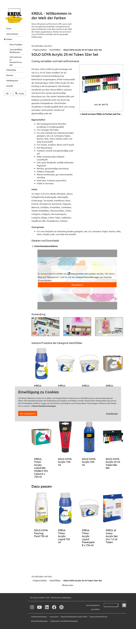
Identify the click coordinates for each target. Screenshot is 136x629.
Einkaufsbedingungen (39, 621)
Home (8, 28)
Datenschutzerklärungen (87, 277)
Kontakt (9, 86)
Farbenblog (11, 70)
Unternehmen (12, 34)
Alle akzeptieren (27, 413)
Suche (21, 93)
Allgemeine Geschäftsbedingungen (64, 621)
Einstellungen (112, 413)
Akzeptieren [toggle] (77, 284)
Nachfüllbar (55, 49)
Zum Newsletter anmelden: (93, 607)
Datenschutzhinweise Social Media (74, 616)
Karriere (9, 75)
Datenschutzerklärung (98, 616)
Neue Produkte (16, 44)
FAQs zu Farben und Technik (103, 114)
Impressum (54, 616)
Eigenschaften (40, 49)
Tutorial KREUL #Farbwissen (16, 50)
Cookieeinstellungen (39, 616)
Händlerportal (12, 80)
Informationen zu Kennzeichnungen (16, 61)
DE (7, 93)
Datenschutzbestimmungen (44, 406)
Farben (9, 39)
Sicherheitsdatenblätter (46, 246)
